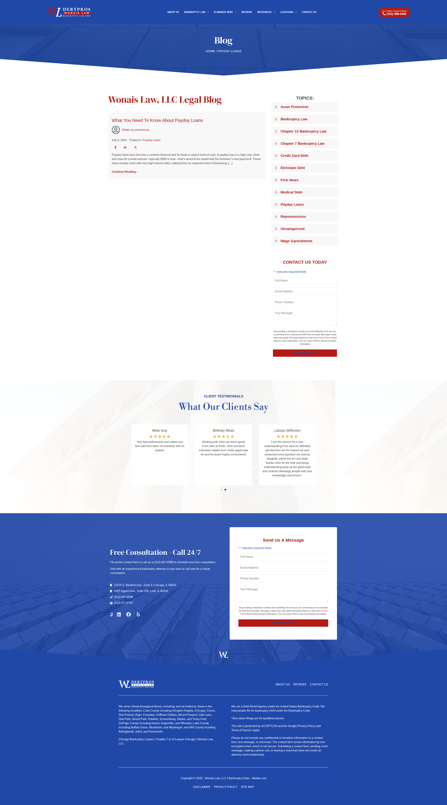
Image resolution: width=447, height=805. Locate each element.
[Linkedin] (119, 614)
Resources (264, 12)
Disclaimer (201, 786)
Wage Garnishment (296, 241)
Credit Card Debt (294, 156)
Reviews (246, 12)
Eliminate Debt (223, 12)
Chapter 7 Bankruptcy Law (303, 143)
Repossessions (293, 216)
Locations (286, 12)
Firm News (289, 180)
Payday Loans (151, 140)
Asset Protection (294, 107)
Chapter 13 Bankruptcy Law (304, 131)
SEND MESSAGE (305, 353)
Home (210, 51)
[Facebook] (128, 614)
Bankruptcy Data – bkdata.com (247, 778)
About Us (173, 12)
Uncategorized (293, 229)
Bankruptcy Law (194, 12)
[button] (115, 147)
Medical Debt (291, 192)
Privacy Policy (324, 337)
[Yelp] (138, 614)
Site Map (247, 786)
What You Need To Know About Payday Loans (157, 120)
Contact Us (309, 12)
